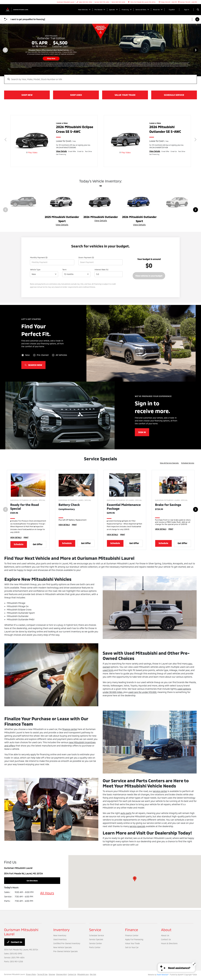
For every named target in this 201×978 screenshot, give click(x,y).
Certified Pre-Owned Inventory (66, 943)
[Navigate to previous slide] (2, 50)
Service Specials (96, 939)
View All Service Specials (169, 463)
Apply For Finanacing (134, 939)
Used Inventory (60, 939)
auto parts (125, 813)
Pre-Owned (43, 355)
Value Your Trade (132, 943)
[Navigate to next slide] (199, 50)
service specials (137, 826)
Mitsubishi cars (83, 974)
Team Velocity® (162, 975)
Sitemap (52, 974)
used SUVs (108, 670)
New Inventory (59, 935)
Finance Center (131, 935)
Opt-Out (93, 974)
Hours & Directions (169, 943)
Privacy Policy (31, 974)
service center (160, 791)
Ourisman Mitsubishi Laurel (14, 974)
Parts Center (94, 947)
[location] (128, 2)
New (27, 355)
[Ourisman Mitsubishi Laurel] (16, 9)
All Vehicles (61, 355)
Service (95, 930)
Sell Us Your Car (132, 947)
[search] (198, 9)
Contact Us (16, 942)
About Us (165, 935)
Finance (131, 930)
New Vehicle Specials (62, 947)
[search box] (100, 78)
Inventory (61, 930)
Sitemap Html (61, 974)
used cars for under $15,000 (142, 692)
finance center (69, 729)
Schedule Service (187, 463)
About (166, 930)
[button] (134, 878)
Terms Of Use (42, 974)
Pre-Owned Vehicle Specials (65, 951)
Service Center (95, 943)
